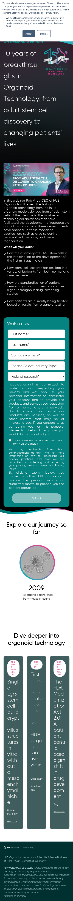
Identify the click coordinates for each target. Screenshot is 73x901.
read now (12, 821)
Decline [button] (44, 33)
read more (59, 811)
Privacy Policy (28, 847)
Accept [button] (29, 33)
